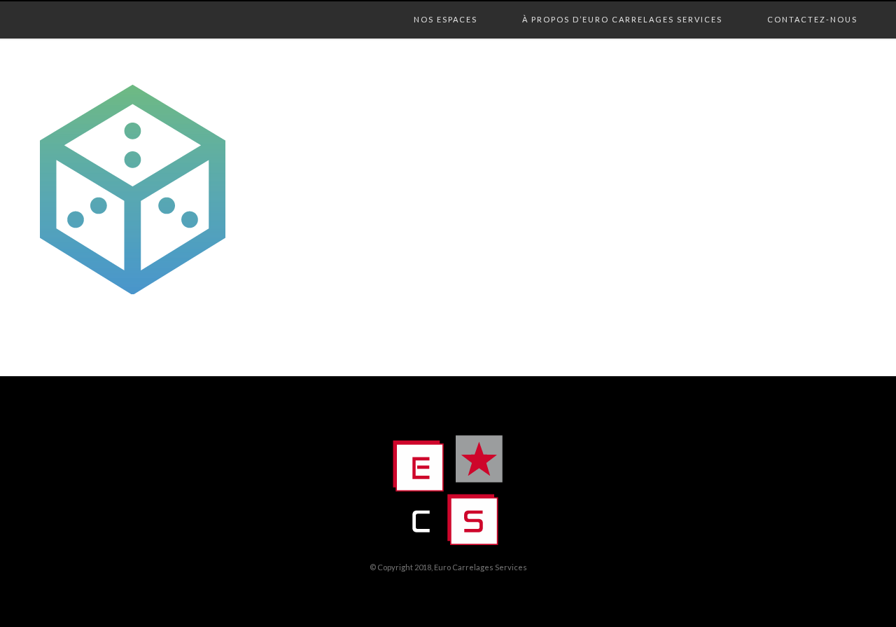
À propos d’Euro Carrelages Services (622, 5)
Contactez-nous (812, 5)
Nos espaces (445, 5)
